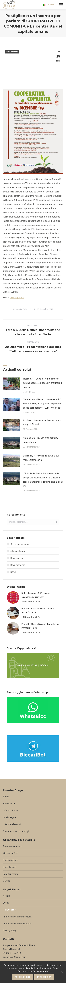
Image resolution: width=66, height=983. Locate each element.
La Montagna (9, 817)
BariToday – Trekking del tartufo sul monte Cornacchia (41, 457)
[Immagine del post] (11, 383)
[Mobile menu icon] (61, 5)
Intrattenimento (10, 874)
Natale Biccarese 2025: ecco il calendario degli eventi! (35, 595)
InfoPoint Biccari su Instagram (17, 923)
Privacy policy (44, 977)
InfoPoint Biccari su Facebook (17, 916)
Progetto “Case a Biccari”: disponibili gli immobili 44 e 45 (40, 626)
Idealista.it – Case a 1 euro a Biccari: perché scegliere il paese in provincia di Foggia (42, 382)
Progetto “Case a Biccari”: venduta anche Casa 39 (37, 610)
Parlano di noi (12, 52)
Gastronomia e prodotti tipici (16, 831)
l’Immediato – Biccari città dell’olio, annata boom (40, 440)
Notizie (6, 896)
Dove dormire (16, 558)
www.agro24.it (17, 297)
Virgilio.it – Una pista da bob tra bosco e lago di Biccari (42, 422)
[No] (62, 972)
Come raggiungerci (19, 544)
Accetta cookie (22, 977)
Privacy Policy (9, 930)
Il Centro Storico (10, 810)
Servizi (13, 572)
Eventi (6, 903)
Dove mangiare (17, 565)
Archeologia (9, 803)
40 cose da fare (17, 551)
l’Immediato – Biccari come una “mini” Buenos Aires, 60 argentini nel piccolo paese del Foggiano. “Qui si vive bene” (42, 403)
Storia (6, 796)
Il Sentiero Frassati (12, 824)
